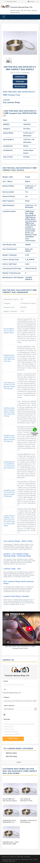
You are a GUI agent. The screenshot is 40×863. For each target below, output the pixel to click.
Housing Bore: (8, 140)
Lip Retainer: (8, 150)
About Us (5, 857)
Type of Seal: (8, 157)
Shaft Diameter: (9, 205)
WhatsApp (20, 82)
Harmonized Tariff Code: (12, 269)
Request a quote (11, 1)
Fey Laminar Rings (19, 20)
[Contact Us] (35, 431)
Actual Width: (8, 133)
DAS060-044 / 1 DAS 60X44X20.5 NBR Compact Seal (9, 358)
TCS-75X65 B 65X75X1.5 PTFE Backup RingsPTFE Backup (9, 386)
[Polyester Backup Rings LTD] (5, 6)
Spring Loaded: (8, 192)
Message (6, 719)
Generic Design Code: (11, 260)
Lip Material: (8, 146)
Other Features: (9, 201)
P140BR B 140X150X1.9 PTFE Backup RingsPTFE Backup (9, 439)
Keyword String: (9, 197)
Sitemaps (27, 857)
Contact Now (20, 77)
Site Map (20, 857)
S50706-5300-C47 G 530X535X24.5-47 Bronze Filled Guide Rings (9, 412)
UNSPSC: (6, 124)
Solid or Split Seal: (10, 264)
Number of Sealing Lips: (12, 273)
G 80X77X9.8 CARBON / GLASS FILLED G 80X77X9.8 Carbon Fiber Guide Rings (9, 521)
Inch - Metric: (8, 182)
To (5, 689)
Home (3, 20)
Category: (6, 129)
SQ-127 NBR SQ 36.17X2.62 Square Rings (9, 331)
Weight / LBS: (8, 177)
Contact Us (13, 857)
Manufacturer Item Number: (13, 278)
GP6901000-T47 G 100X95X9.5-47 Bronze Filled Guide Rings (9, 466)
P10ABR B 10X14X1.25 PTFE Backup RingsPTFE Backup (9, 493)
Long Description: (9, 211)
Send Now (13, 738)
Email (5, 681)
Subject (6, 697)
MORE (19, 762)
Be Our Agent (20, 86)
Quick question (9, 705)
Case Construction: (10, 249)
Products (9, 20)
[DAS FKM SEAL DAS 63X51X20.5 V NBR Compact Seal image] (20, 43)
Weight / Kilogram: (10, 255)
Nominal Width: (8, 186)
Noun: (5, 120)
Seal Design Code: (9, 245)
